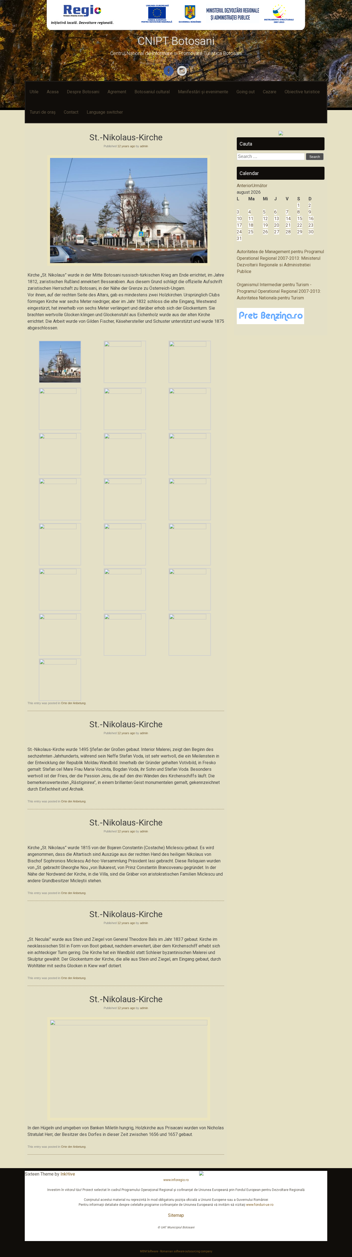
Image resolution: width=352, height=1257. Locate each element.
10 (239, 218)
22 (299, 225)
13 (276, 218)
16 (311, 218)
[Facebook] (169, 74)
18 (250, 225)
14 (288, 218)
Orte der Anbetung (73, 703)
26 (265, 231)
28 (288, 231)
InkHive (68, 1174)
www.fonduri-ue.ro (259, 1205)
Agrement (117, 91)
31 (239, 238)
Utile (34, 91)
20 (276, 225)
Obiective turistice (302, 91)
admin (144, 146)
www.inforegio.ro (176, 1180)
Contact (71, 112)
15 (299, 218)
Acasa (53, 91)
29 (299, 231)
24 (239, 231)
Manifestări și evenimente (203, 91)
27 (276, 231)
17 (239, 225)
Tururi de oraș (43, 112)
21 (288, 225)
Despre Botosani (83, 91)
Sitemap (176, 1215)
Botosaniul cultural (152, 91)
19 (265, 225)
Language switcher (105, 112)
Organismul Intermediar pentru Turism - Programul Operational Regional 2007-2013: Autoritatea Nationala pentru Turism (279, 291)
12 (265, 218)
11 (250, 218)
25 (250, 231)
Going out (246, 91)
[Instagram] (183, 74)
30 (311, 231)
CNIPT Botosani (176, 41)
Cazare (269, 91)
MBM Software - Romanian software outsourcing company (176, 1251)
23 (311, 225)
